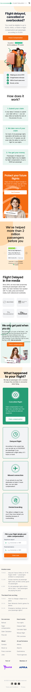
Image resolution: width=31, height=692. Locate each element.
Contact (4, 644)
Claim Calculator (6, 631)
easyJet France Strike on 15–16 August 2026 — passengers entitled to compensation (18, 575)
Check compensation (15, 344)
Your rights (20, 622)
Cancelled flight (22, 629)
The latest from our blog (9, 595)
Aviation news (6, 569)
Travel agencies (22, 655)
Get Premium (15, 192)
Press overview (6, 651)
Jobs (3, 655)
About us (4, 648)
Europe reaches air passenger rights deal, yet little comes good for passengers (18, 581)
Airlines (19, 644)
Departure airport (9, 539)
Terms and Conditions (12, 687)
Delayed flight (21, 626)
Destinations (21, 651)
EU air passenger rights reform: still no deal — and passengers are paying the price (18, 588)
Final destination (9, 547)
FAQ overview (21, 636)
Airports (19, 648)
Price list (4, 635)
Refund (3, 622)
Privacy (23, 687)
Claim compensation (15, 419)
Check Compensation (15, 38)
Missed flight (21, 633)
